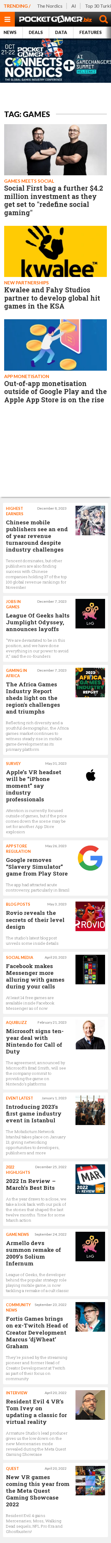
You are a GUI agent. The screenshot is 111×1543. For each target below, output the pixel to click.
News (10, 32)
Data (61, 32)
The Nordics (49, 6)
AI (73, 6)
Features (90, 32)
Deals (36, 32)
